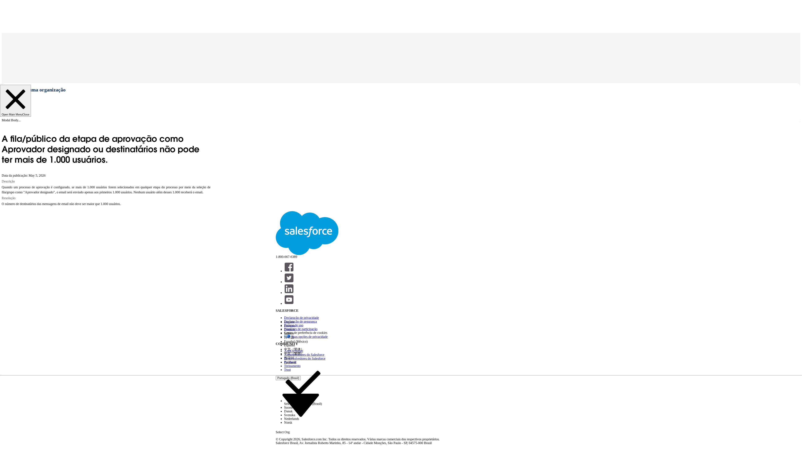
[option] (303, 322)
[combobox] (301, 405)
